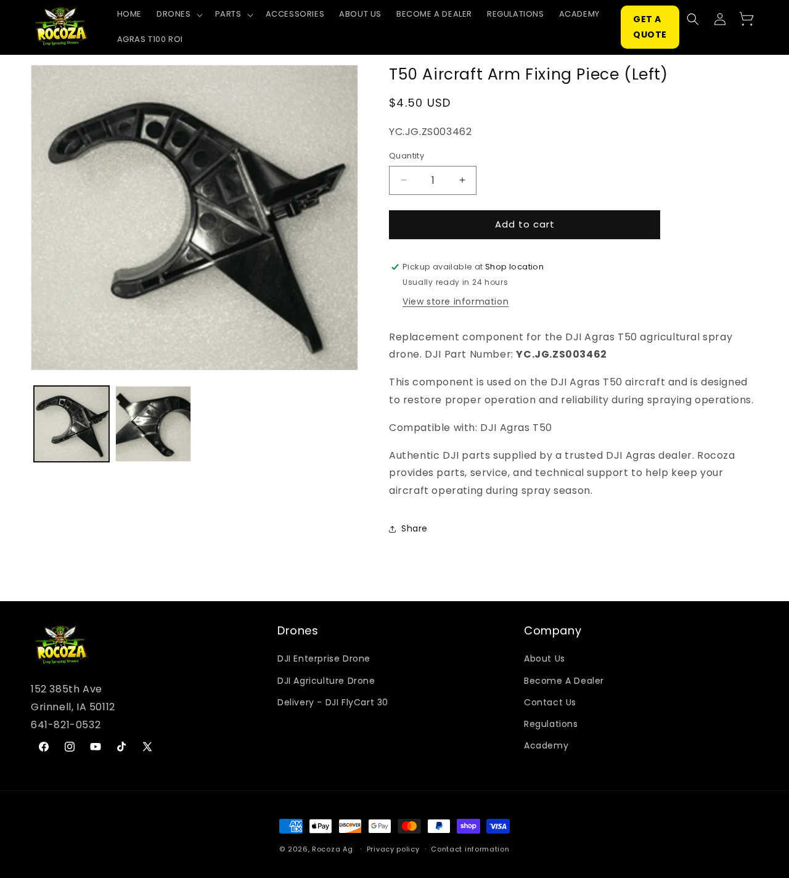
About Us (544, 658)
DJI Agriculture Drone (326, 681)
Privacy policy (393, 849)
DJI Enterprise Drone (323, 658)
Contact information (470, 849)
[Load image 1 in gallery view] (71, 423)
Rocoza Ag (332, 849)
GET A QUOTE (650, 27)
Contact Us (550, 702)
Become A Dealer (564, 681)
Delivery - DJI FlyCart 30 (332, 702)
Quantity (406, 156)
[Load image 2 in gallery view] (152, 423)
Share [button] (414, 528)
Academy (546, 745)
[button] (178, 14)
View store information (456, 301)
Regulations (551, 724)
